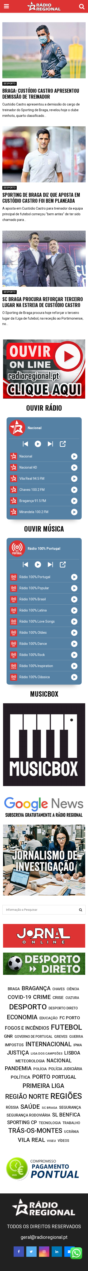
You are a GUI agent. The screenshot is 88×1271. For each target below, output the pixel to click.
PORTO (41, 1076)
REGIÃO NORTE (27, 1096)
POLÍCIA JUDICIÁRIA (65, 1069)
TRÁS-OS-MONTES (35, 1131)
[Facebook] (19, 1251)
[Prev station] (50, 444)
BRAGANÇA (36, 988)
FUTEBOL (66, 1027)
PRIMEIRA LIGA (43, 1085)
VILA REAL (31, 1140)
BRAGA (14, 989)
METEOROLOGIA (30, 1061)
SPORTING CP (22, 1122)
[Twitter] (31, 1251)
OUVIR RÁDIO (44, 408)
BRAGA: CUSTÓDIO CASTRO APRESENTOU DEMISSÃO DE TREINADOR (40, 93)
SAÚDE (30, 1106)
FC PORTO (70, 1017)
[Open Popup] (63, 444)
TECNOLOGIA (50, 1123)
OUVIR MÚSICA (44, 528)
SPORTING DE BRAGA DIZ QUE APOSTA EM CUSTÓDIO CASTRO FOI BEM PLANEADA (41, 197)
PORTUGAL (64, 1077)
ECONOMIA (22, 1017)
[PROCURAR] (81, 910)
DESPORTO (9, 83)
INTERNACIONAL (49, 1044)
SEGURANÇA (70, 1107)
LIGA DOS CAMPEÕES (46, 1053)
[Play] (38, 444)
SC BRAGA (49, 1107)
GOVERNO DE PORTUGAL (33, 1036)
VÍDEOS (63, 1141)
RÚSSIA (12, 1107)
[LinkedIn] (57, 1251)
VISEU (51, 1141)
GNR (8, 1036)
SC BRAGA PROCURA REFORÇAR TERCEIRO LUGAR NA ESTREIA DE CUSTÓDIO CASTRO (42, 301)
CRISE (58, 997)
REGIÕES (66, 1096)
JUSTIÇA (18, 1052)
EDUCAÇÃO (48, 1018)
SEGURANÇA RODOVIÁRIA (28, 1115)
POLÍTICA (20, 1077)
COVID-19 (19, 997)
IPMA (77, 1045)
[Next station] (25, 444)
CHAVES (58, 989)
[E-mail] (69, 1251)
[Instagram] (44, 1251)
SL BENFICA (66, 1115)
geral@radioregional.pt (44, 1237)
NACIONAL (59, 1061)
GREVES (60, 1036)
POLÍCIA (40, 1069)
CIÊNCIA (73, 989)
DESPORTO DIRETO (63, 1008)
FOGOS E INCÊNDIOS (27, 1028)
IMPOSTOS (14, 1045)
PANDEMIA (18, 1068)
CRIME (42, 997)
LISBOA (72, 1053)
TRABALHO (71, 1123)
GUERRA (76, 1036)
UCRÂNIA (71, 1132)
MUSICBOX (44, 694)
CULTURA (72, 998)
